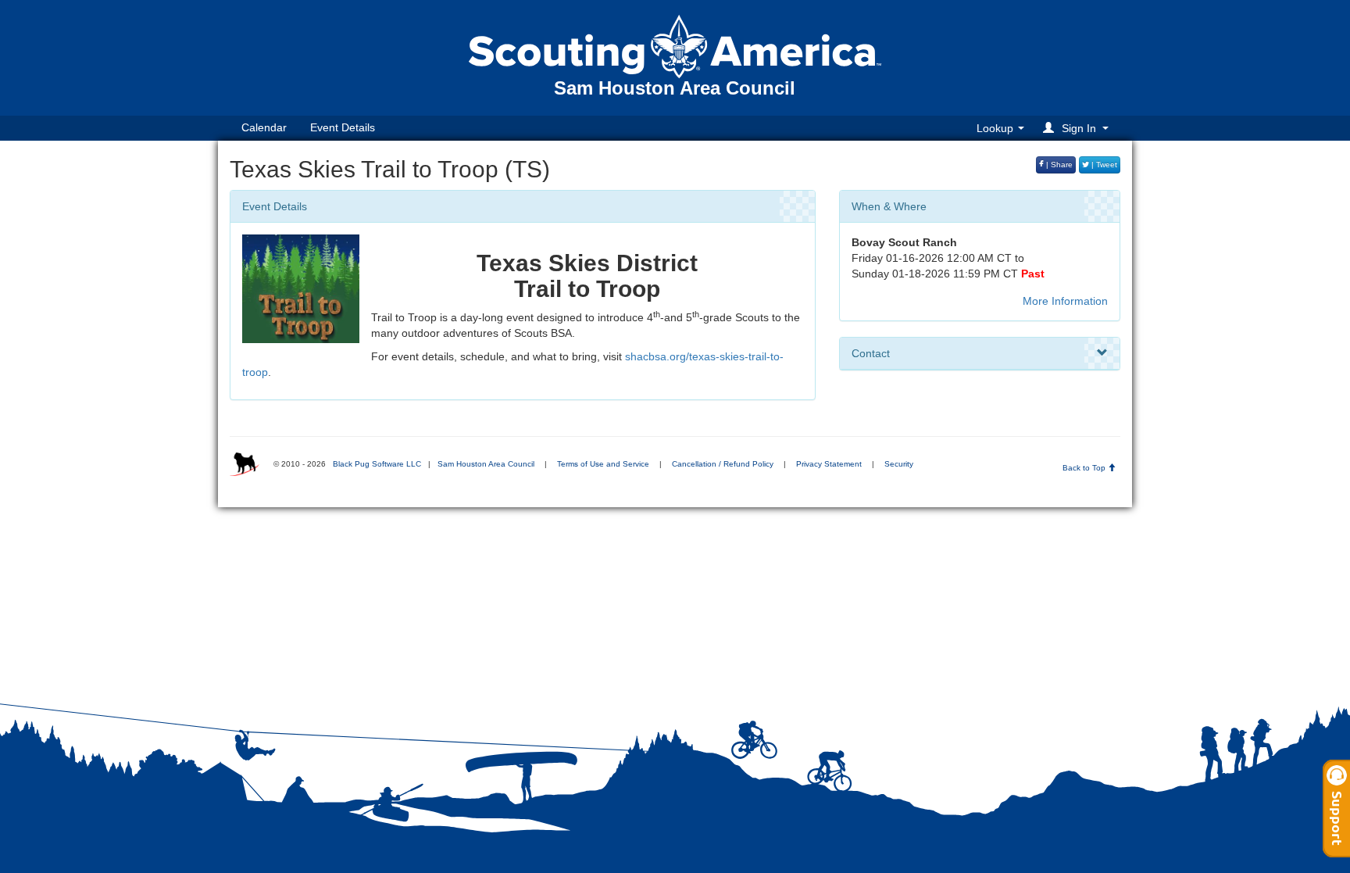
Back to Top (1085, 467)
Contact (871, 353)
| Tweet (1103, 164)
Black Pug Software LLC (377, 464)
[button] (1078, 128)
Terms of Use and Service (603, 464)
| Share (1058, 164)
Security (898, 464)
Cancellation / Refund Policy (722, 464)
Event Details (342, 127)
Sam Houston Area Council (486, 464)
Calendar (264, 127)
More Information (1065, 301)
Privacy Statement (829, 464)
